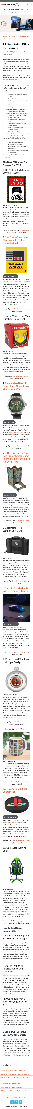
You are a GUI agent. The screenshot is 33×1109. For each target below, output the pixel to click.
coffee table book (8, 282)
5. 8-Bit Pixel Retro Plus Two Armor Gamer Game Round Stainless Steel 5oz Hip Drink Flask (18, 115)
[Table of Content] (27, 85)
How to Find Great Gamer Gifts (15, 138)
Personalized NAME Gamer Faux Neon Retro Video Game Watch (16, 386)
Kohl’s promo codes (20, 581)
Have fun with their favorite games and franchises (18, 147)
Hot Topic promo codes (22, 841)
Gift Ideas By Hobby (23, 36)
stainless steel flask (20, 507)
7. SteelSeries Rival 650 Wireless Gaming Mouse (17, 124)
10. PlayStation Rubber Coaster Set (19, 133)
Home (5, 36)
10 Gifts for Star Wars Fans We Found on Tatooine (15, 1091)
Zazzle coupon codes (21, 446)
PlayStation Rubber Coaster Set (15, 790)
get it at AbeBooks (10, 276)
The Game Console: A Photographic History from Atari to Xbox (15, 240)
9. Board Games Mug (14, 131)
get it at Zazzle (9, 422)
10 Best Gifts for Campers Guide (10, 1083)
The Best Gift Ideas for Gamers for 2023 (16, 89)
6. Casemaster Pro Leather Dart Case (17, 120)
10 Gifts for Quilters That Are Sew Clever (12, 1070)
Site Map (23, 1097)
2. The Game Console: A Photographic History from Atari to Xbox (18, 101)
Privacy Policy (16, 1097)
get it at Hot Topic (10, 817)
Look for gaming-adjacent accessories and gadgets (15, 143)
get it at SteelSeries (10, 624)
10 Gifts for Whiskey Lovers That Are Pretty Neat (15, 1074)
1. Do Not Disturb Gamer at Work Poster (17, 95)
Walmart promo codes (22, 521)
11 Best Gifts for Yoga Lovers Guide (11, 1087)
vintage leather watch (17, 432)
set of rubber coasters (10, 822)
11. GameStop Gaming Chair (17, 136)
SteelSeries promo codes (22, 652)
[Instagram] (20, 1102)
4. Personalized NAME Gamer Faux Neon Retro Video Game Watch (18, 110)
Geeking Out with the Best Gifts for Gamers (16, 156)
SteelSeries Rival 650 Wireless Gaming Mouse (15, 589)
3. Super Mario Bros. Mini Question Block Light (18, 106)
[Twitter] (12, 1102)
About (8, 1097)
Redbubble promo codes (22, 782)
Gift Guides (11, 36)
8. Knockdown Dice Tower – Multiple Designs (16, 128)
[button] (28, 4)
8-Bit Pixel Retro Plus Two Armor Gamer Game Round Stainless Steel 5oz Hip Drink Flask (16, 457)
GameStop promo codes (22, 921)
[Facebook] (16, 1102)
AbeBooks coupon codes (22, 309)
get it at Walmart (9, 495)
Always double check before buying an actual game (18, 151)
